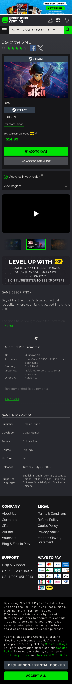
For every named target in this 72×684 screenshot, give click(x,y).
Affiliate (7, 531)
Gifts (5, 525)
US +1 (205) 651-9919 (17, 576)
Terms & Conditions (52, 513)
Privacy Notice (48, 531)
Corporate (9, 519)
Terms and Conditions (52, 655)
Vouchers (9, 537)
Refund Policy (48, 519)
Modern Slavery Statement (49, 539)
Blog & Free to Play (16, 543)
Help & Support (13, 564)
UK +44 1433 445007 (17, 570)
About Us (9, 513)
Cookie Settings (56, 644)
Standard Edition (14, 124)
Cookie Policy (48, 525)
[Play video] (36, 213)
